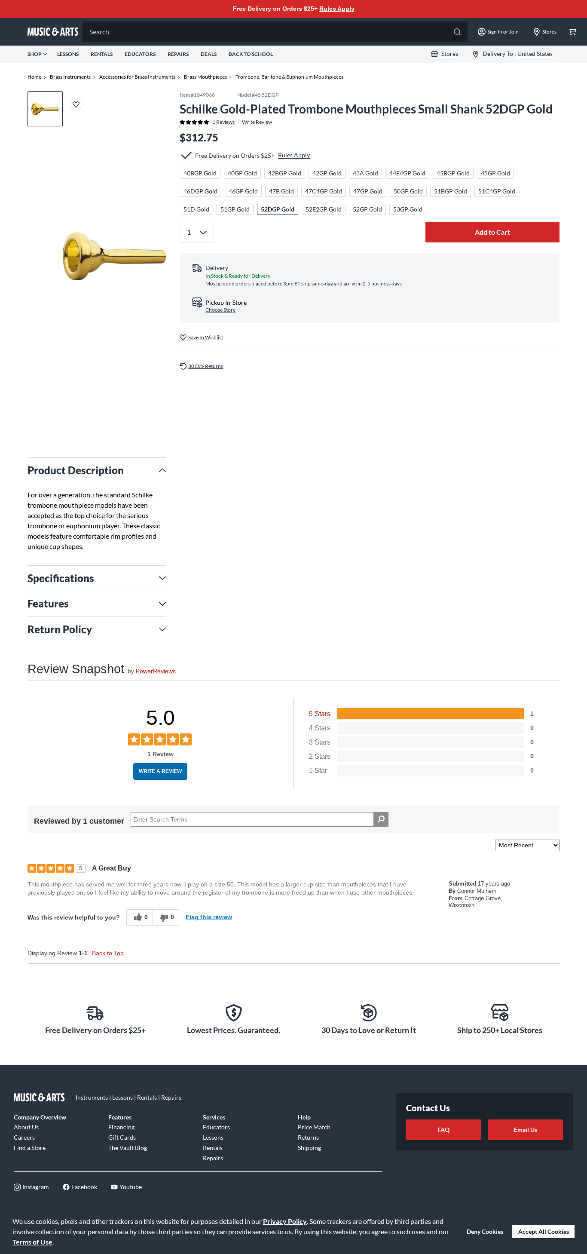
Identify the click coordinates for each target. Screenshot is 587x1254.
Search (99, 32)
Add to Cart (492, 231)
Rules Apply (337, 8)
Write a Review (160, 771)
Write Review (257, 122)
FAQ (443, 1129)
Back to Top (108, 953)
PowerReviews (156, 671)
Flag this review (209, 917)
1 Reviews (223, 122)
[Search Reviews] (380, 819)
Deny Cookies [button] (485, 1231)
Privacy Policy (285, 1221)
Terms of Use (32, 1242)
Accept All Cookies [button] (543, 1231)
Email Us (525, 1129)
